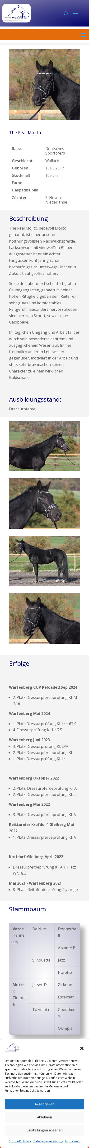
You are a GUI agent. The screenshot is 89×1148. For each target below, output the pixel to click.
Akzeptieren (44, 1104)
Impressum (72, 1141)
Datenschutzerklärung (48, 1141)
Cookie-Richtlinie (20, 1141)
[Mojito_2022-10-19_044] (44, 469)
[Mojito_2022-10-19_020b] (44, 642)
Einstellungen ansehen (44, 1130)
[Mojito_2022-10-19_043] (44, 527)
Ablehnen (44, 1117)
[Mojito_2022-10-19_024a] (44, 584)
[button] (82, 1048)
